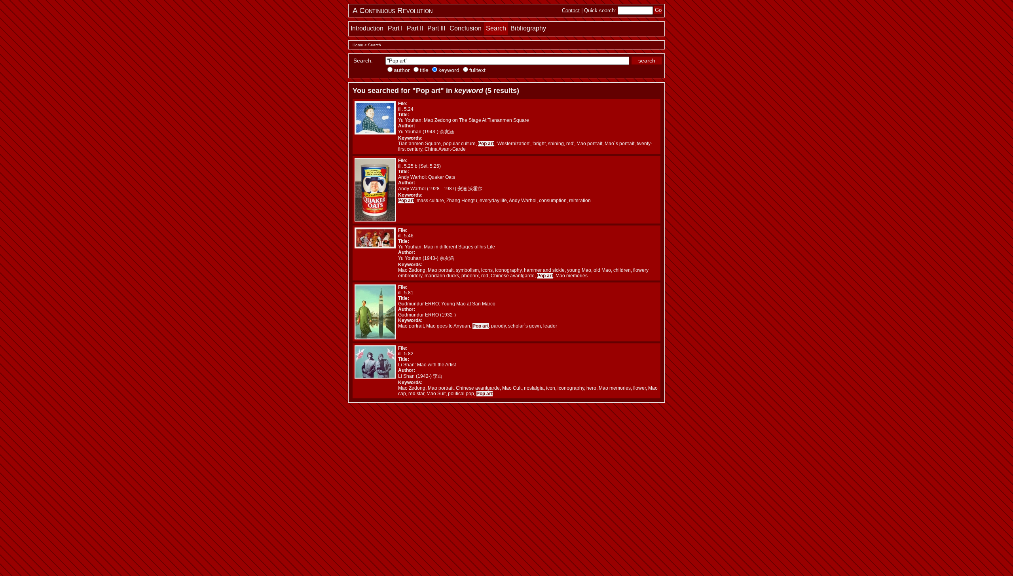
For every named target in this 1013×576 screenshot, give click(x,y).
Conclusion (466, 28)
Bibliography (528, 28)
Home (358, 45)
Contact (571, 10)
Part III (436, 28)
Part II (415, 28)
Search (496, 28)
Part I (395, 28)
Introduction (367, 28)
